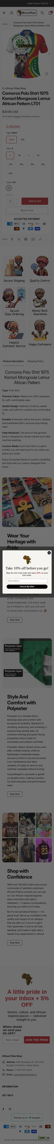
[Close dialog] (49, 552)
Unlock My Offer (27, 587)
